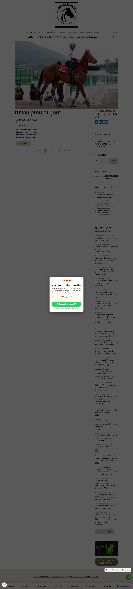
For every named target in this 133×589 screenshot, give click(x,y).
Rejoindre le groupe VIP (66, 304)
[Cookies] (4, 584)
